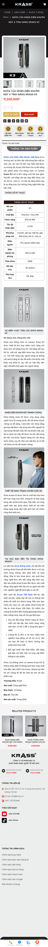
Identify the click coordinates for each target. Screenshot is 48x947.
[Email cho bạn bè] (17, 120)
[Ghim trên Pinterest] (22, 120)
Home (7, 12)
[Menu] (3, 4)
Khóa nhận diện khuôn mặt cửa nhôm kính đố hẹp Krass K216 (12, 741)
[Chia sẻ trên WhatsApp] (4, 120)
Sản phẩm (19, 12)
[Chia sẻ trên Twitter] (13, 120)
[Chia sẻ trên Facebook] (9, 120)
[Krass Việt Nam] (24, 4)
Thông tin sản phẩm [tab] (10, 143)
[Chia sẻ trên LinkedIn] (26, 120)
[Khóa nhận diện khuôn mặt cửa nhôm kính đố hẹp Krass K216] (12, 726)
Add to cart (11, 114)
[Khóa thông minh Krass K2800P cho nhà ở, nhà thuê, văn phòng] (35, 726)
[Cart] (44, 4)
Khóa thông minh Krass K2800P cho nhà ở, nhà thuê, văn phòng (35, 741)
